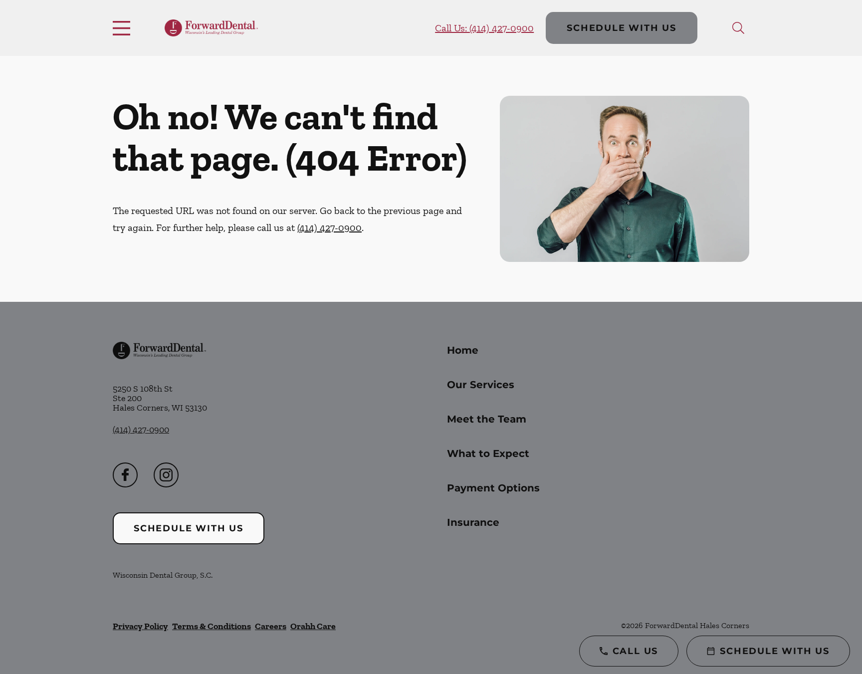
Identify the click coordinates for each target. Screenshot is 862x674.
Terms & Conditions (211, 626)
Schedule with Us (621, 27)
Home (462, 350)
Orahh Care (313, 626)
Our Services (480, 385)
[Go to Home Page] (211, 28)
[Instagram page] (166, 474)
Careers (270, 626)
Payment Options (493, 488)
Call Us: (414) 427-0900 (484, 28)
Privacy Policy (140, 626)
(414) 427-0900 (329, 227)
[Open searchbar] (738, 28)
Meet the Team (486, 419)
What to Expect (488, 453)
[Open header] (124, 28)
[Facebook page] (125, 474)
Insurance (473, 522)
